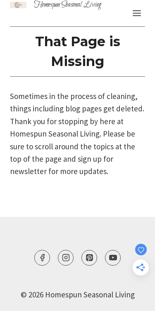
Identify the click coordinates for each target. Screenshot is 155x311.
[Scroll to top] (133, 285)
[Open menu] (136, 13)
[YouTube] (113, 258)
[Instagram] (66, 258)
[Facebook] (42, 258)
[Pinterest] (89, 258)
